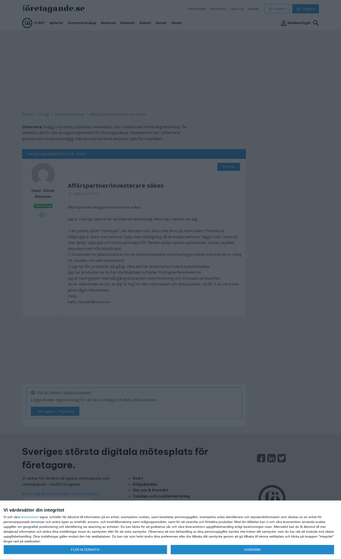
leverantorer (30, 517)
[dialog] (170, 530)
